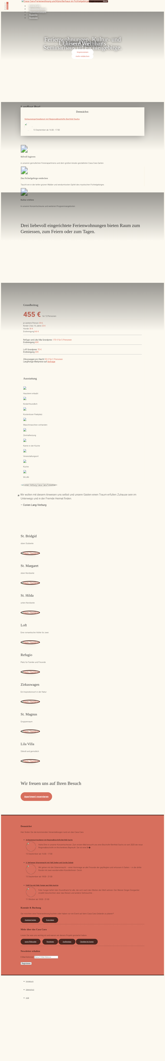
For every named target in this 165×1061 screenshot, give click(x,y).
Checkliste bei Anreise (87, 942)
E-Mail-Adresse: (27, 957)
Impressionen (82, 52)
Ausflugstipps (67, 942)
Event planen (50, 920)
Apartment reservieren (36, 796)
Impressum (30, 981)
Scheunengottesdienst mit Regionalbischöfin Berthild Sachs (52, 119)
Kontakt (33, 17)
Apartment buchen (30, 920)
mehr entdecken (82, 56)
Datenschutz (30, 990)
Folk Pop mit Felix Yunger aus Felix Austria (42, 885)
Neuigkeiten (50, 942)
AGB (27, 998)
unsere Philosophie (30, 942)
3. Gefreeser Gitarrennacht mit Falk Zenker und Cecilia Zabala (49, 863)
